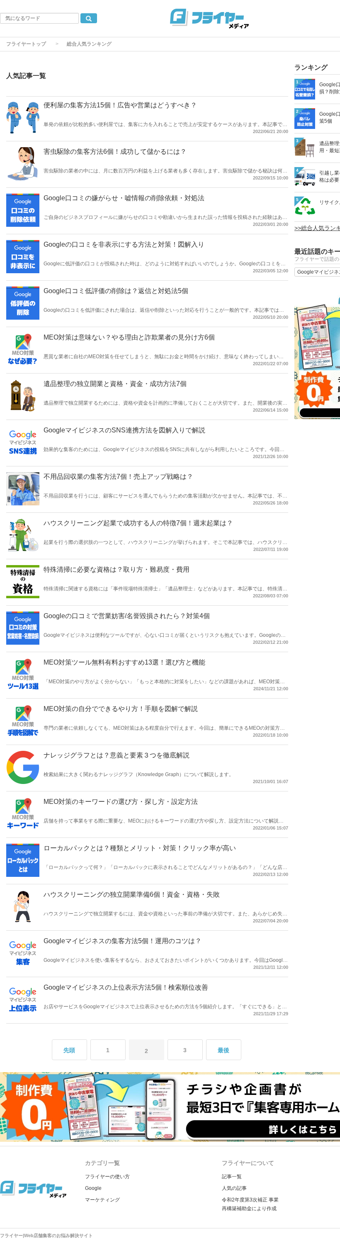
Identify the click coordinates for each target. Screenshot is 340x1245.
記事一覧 (232, 1176)
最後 (223, 1050)
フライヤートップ (26, 44)
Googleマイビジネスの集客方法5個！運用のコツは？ (123, 940)
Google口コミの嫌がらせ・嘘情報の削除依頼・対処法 (124, 197)
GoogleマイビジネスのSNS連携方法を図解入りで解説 (124, 430)
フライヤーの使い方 (107, 1176)
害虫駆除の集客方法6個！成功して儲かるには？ (115, 151)
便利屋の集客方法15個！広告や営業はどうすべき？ (120, 105)
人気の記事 (234, 1188)
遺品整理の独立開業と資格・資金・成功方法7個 (115, 383)
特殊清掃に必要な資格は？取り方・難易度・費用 (116, 569)
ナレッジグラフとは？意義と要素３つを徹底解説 (116, 755)
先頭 (69, 1050)
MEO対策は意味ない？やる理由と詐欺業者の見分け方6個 (129, 337)
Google (93, 1188)
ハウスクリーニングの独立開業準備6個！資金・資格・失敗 (132, 894)
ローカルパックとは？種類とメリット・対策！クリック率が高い (140, 848)
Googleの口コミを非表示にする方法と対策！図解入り (124, 244)
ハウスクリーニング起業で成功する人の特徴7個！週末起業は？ (138, 523)
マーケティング (102, 1200)
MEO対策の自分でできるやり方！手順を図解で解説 (121, 708)
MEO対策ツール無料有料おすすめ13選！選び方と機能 (124, 662)
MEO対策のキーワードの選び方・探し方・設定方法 (121, 801)
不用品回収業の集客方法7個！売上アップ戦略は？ (118, 476)
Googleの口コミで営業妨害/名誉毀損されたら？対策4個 (127, 615)
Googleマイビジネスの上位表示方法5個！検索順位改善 (126, 987)
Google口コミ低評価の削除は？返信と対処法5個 (116, 290)
